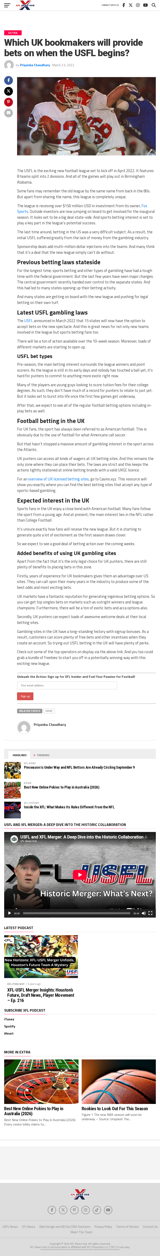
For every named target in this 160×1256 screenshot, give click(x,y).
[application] (80, 875)
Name (49, 711)
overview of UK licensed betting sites (58, 479)
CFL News (28, 1226)
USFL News (10, 1226)
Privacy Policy (103, 1226)
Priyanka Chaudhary (35, 64)
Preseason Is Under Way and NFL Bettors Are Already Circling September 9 (79, 767)
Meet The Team (81, 1232)
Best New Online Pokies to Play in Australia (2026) (61, 787)
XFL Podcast (16, 984)
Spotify (9, 1026)
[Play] (10, 913)
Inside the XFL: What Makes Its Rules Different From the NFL (69, 807)
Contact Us (150, 1226)
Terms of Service (127, 1226)
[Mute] (144, 913)
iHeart (9, 1033)
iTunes (9, 1019)
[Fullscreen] (150, 913)
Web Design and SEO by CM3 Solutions (65, 1226)
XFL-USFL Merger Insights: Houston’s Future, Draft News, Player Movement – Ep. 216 (40, 995)
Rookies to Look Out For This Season (115, 1108)
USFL (28, 321)
